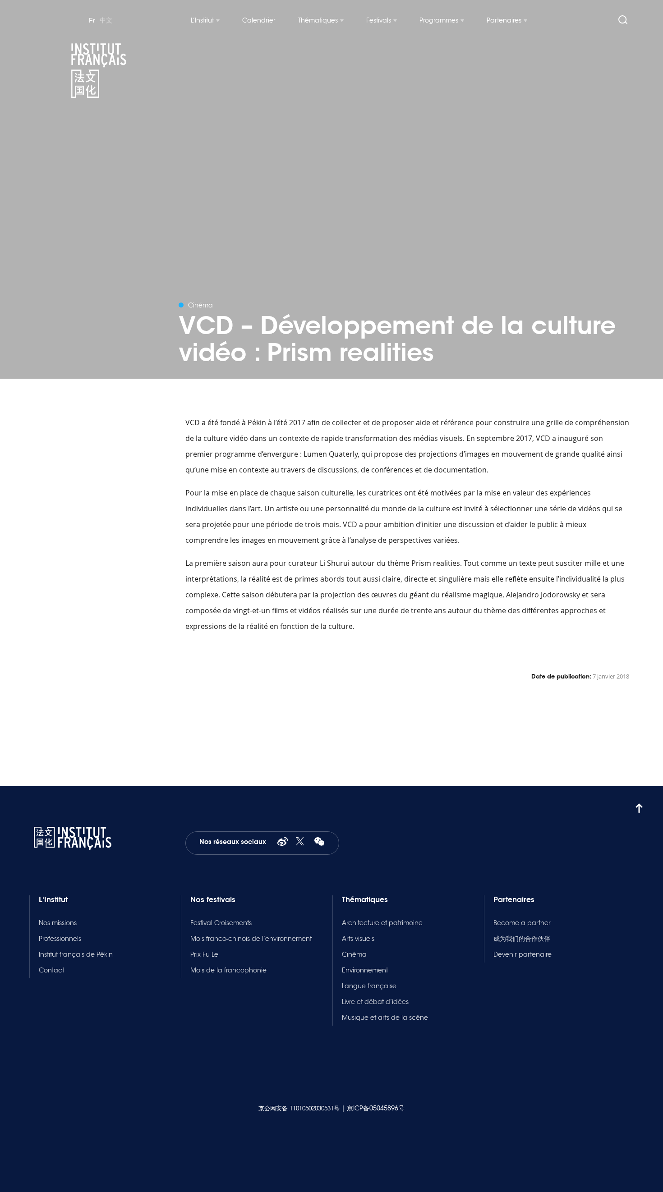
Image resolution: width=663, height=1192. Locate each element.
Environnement (365, 970)
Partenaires (504, 20)
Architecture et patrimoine (382, 923)
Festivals (378, 20)
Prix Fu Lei (205, 954)
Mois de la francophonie (228, 970)
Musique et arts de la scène (385, 1017)
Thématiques (318, 20)
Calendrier (259, 20)
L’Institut (202, 20)
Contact (51, 970)
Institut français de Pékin (76, 954)
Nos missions (58, 923)
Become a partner (522, 923)
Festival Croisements (221, 923)
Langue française (369, 986)
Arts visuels (358, 939)
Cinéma (354, 954)
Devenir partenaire (522, 954)
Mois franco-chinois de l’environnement (251, 939)
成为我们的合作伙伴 (521, 939)
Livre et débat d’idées (375, 1002)
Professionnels (60, 939)
